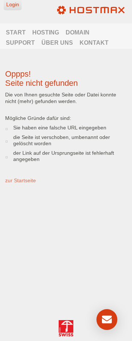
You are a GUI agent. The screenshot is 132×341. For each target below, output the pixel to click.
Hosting (45, 32)
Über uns (57, 43)
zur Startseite (20, 180)
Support (20, 43)
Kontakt (94, 43)
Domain (77, 32)
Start (16, 32)
